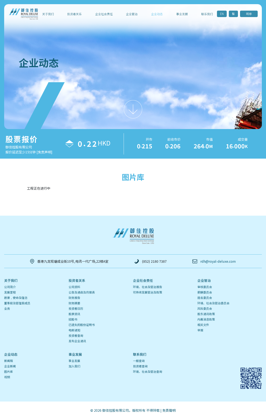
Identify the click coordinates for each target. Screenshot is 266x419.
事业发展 (74, 361)
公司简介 (10, 287)
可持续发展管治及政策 (147, 292)
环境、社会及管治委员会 (213, 303)
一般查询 (139, 361)
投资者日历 (76, 308)
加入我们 (74, 366)
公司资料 (74, 287)
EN (222, 14)
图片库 (8, 371)
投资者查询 (76, 335)
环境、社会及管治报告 (147, 287)
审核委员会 (204, 287)
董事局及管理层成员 (17, 303)
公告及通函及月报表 (82, 292)
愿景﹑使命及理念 (15, 298)
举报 (200, 330)
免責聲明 (169, 410)
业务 (7, 308)
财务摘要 (74, 303)
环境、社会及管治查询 (147, 371)
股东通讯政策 (206, 314)
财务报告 (74, 298)
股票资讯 (74, 314)
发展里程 (10, 292)
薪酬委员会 (204, 292)
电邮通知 (74, 330)
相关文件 (203, 325)
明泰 (249, 14)
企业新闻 (10, 366)
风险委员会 (204, 308)
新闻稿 (8, 361)
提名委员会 (204, 298)
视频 (7, 377)
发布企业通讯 (77, 341)
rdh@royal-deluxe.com (218, 261)
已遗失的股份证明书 (82, 325)
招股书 (73, 319)
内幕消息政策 (206, 319)
